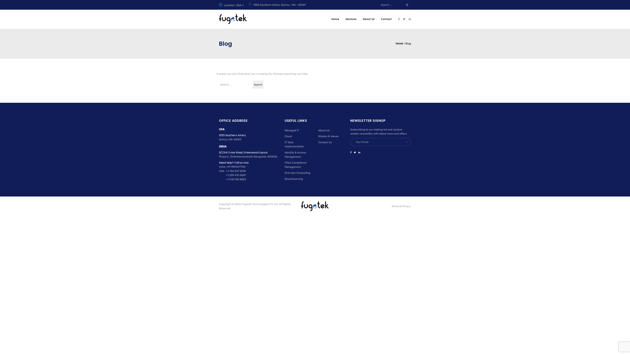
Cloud (288, 136)
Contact (386, 19)
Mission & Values (328, 136)
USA (238, 5)
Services (351, 19)
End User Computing (297, 172)
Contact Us (325, 142)
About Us (369, 19)
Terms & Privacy (401, 206)
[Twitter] (355, 152)
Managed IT (292, 130)
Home (335, 19)
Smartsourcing (294, 178)
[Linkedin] (358, 152)
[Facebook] (351, 152)
